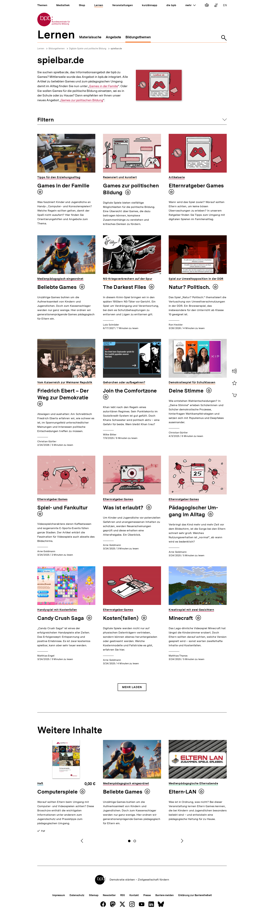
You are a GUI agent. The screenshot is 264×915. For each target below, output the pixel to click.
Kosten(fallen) (121, 618)
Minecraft (181, 618)
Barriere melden (164, 895)
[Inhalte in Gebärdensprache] (216, 5)
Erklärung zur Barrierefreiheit (195, 895)
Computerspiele (57, 791)
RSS (122, 895)
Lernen (40, 48)
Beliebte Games (57, 287)
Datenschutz (77, 895)
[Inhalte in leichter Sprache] (207, 5)
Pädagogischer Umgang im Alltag (193, 511)
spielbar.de (116, 48)
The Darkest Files (125, 287)
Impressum (58, 895)
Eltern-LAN (182, 791)
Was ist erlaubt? (124, 507)
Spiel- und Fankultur (62, 507)
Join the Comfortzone (130, 390)
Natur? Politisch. (190, 287)
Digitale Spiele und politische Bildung (87, 48)
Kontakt (134, 895)
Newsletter (109, 895)
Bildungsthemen (57, 48)
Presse (147, 895)
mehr (190, 5)
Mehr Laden (132, 687)
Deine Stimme (187, 390)
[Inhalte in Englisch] (225, 5)
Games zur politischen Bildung (82, 100)
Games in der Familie (103, 86)
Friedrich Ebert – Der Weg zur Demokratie (63, 394)
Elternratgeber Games (196, 185)
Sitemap (93, 895)
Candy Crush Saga (61, 618)
